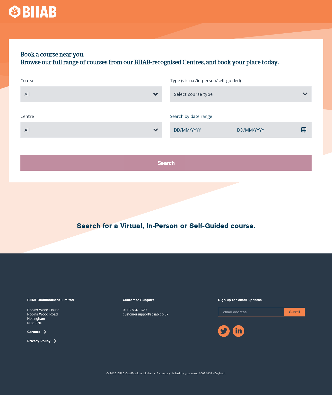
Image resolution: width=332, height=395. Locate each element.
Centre (27, 116)
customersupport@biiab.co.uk (145, 314)
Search (166, 163)
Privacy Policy (38, 341)
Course (27, 80)
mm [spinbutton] (186, 130)
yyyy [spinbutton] (196, 130)
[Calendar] (304, 130)
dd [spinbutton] (177, 130)
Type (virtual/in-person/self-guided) (205, 80)
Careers (33, 332)
